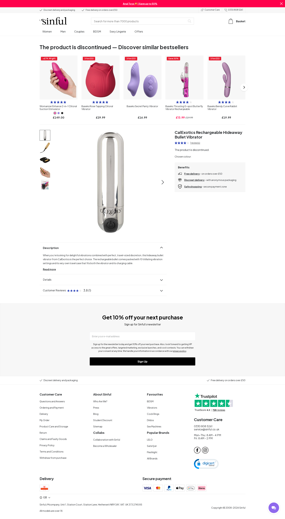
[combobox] (139, 21)
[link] (54, 113)
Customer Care (212, 10)
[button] (281, 3)
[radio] (51, 102)
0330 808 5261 (235, 10)
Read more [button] (49, 269)
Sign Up (142, 361)
